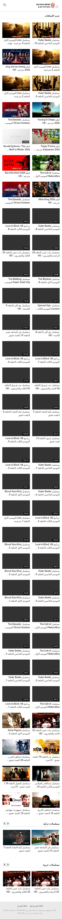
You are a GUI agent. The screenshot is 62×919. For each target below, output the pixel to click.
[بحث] (5, 5)
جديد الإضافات (52, 15)
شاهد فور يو (22, 906)
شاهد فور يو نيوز (36, 906)
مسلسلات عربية (51, 864)
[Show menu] (57, 6)
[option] (45, 845)
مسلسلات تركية (51, 823)
